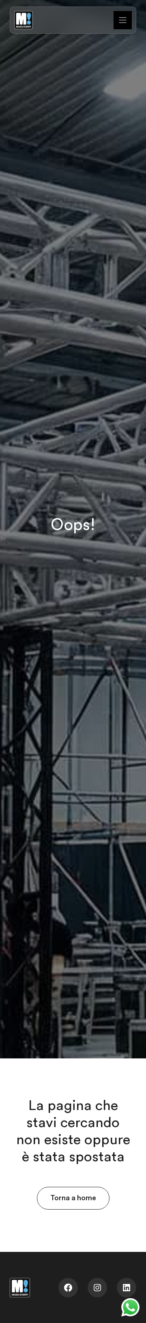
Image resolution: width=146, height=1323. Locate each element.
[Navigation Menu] (123, 20)
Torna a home (73, 1197)
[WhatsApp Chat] (130, 1307)
